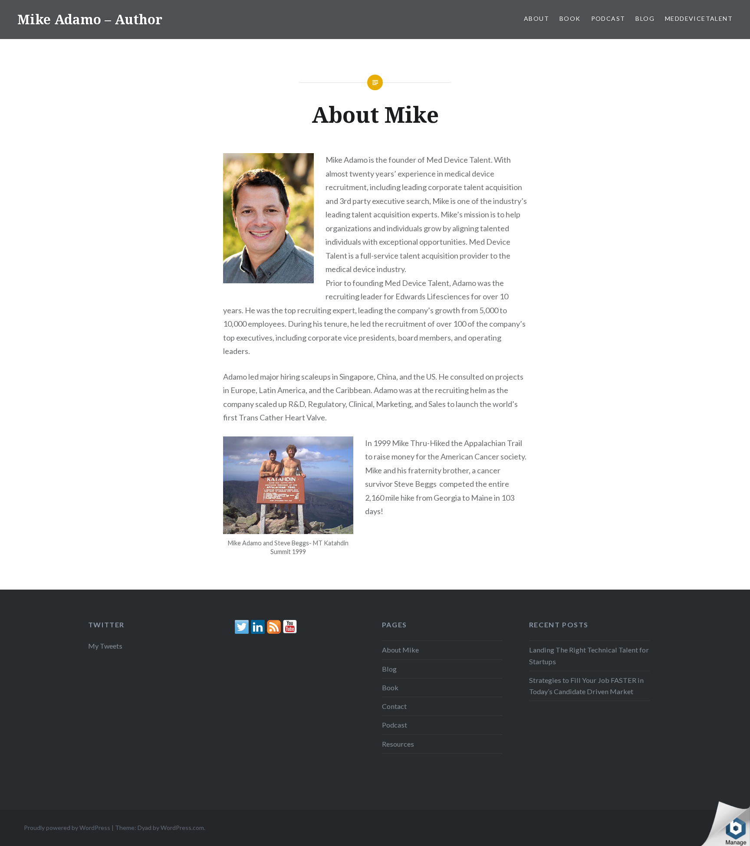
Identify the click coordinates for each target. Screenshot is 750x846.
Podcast (608, 18)
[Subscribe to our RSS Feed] (274, 627)
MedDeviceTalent (699, 18)
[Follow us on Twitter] (242, 627)
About (536, 18)
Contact (394, 706)
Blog (645, 18)
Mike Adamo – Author (89, 19)
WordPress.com (182, 827)
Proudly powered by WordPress (67, 827)
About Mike (400, 650)
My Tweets (105, 646)
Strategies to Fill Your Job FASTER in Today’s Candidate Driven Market (586, 685)
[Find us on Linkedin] (258, 627)
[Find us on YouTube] (290, 627)
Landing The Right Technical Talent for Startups (589, 655)
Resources (398, 744)
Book (570, 18)
